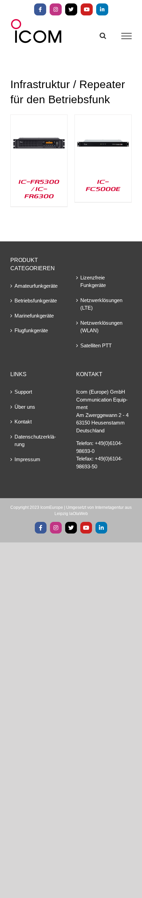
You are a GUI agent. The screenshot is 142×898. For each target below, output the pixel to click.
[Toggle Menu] (127, 36)
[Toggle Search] (103, 35)
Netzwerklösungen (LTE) (101, 304)
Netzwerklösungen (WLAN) (101, 327)
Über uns (24, 407)
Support (23, 392)
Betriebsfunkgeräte (35, 300)
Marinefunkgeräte (34, 316)
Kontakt (23, 421)
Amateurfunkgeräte (36, 286)
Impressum (27, 459)
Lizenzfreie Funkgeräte (93, 281)
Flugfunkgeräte (31, 330)
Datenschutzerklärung (35, 440)
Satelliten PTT (96, 345)
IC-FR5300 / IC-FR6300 (39, 189)
